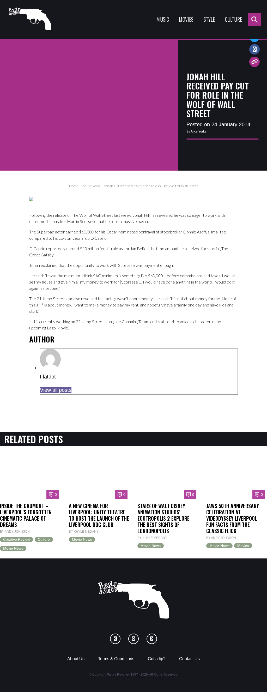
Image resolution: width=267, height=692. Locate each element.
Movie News (91, 186)
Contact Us (189, 659)
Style (209, 19)
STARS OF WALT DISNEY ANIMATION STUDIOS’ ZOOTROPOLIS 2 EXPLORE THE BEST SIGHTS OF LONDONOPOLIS (163, 518)
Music (162, 19)
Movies (186, 19)
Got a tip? (157, 659)
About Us (75, 659)
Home (73, 186)
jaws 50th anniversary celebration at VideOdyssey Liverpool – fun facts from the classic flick (234, 518)
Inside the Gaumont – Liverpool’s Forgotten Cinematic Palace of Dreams (26, 515)
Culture (233, 19)
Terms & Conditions (116, 659)
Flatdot (48, 377)
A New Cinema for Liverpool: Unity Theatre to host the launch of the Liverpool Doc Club (99, 515)
